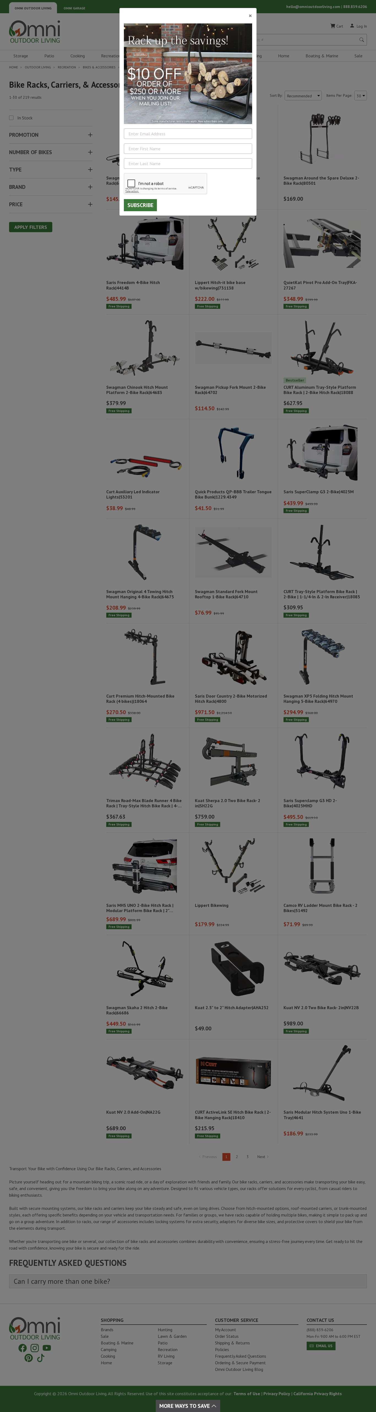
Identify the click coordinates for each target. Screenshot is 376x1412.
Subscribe (140, 205)
